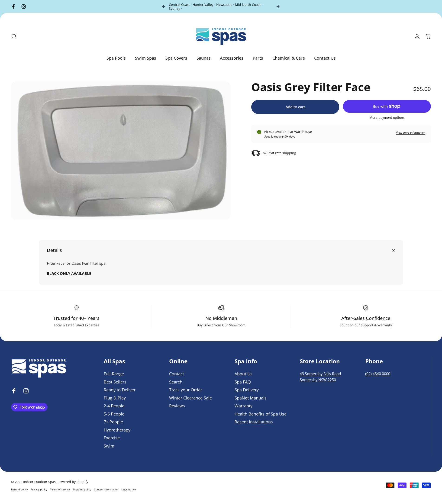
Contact (176, 374)
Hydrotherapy (117, 430)
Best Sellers (115, 382)
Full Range (114, 374)
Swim (109, 446)
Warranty (243, 406)
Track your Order (185, 390)
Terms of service (60, 489)
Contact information (106, 489)
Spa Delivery (247, 390)
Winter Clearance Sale (190, 398)
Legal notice (128, 489)
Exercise (112, 438)
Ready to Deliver (120, 390)
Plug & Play (115, 398)
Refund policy (19, 489)
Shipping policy (82, 489)
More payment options (387, 118)
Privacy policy (39, 489)
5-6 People (114, 414)
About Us (243, 374)
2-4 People (114, 406)
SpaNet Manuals (251, 398)
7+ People (113, 422)
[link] (320, 373)
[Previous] (164, 6)
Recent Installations (254, 422)
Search (175, 382)
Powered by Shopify (73, 482)
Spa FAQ (243, 382)
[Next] (278, 6)
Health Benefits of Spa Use (261, 414)
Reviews (177, 406)
